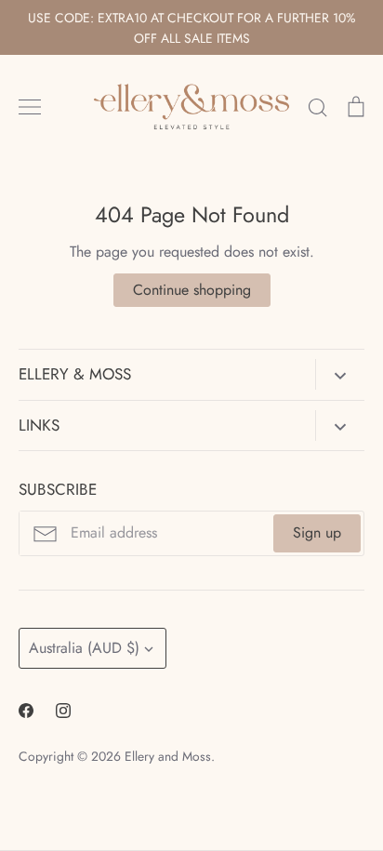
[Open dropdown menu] (339, 374)
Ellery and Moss (168, 756)
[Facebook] (26, 710)
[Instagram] (63, 710)
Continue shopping (192, 289)
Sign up (317, 532)
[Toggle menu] (29, 106)
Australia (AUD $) (84, 647)
